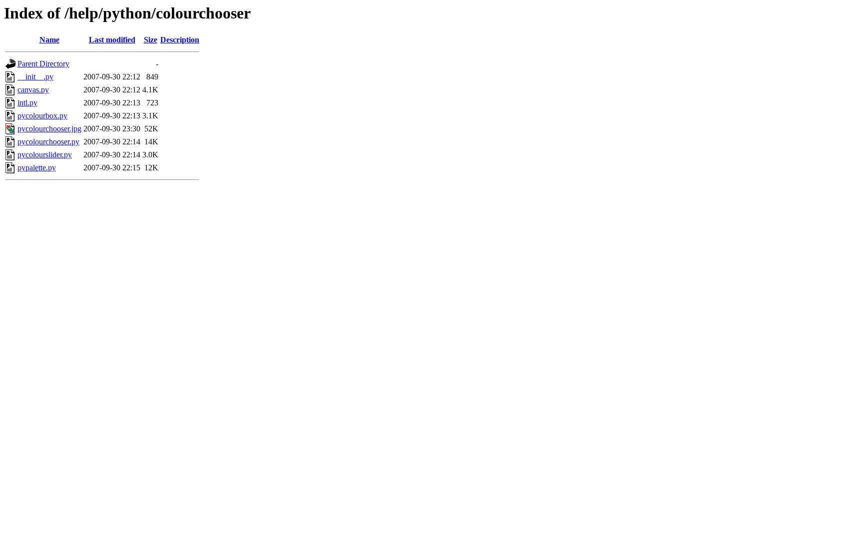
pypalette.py (36, 167)
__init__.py (35, 76)
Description (179, 39)
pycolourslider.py (44, 154)
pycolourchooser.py (48, 141)
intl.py (27, 102)
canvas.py (33, 89)
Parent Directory (43, 63)
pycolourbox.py (42, 115)
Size (150, 39)
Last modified (112, 39)
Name (49, 39)
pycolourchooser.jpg (49, 128)
